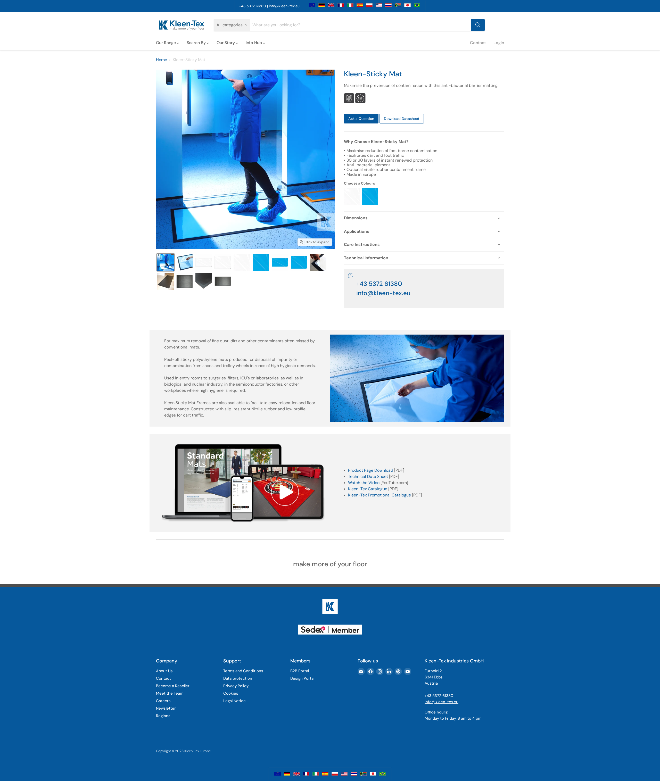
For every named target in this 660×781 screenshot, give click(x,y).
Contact (478, 42)
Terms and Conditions (243, 671)
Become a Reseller (172, 685)
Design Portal (302, 678)
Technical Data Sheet (368, 476)
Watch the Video (364, 482)
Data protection (237, 678)
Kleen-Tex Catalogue (367, 489)
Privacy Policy (236, 685)
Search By (197, 42)
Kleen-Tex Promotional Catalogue (379, 495)
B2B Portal (299, 671)
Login (498, 42)
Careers (163, 700)
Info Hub (254, 42)
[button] (165, 262)
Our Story (226, 42)
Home (161, 59)
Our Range (166, 42)
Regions (163, 715)
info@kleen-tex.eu (284, 6)
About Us (164, 671)
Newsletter (166, 708)
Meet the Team (169, 693)
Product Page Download (370, 470)
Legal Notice (234, 700)
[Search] (478, 25)
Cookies (230, 693)
